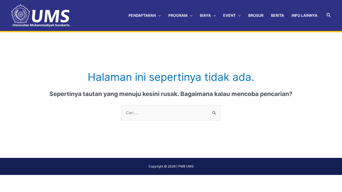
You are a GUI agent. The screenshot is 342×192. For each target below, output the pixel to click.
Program (178, 15)
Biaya (205, 15)
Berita (277, 15)
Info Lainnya (304, 15)
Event (229, 15)
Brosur (255, 15)
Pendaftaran (142, 15)
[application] (158, 15)
